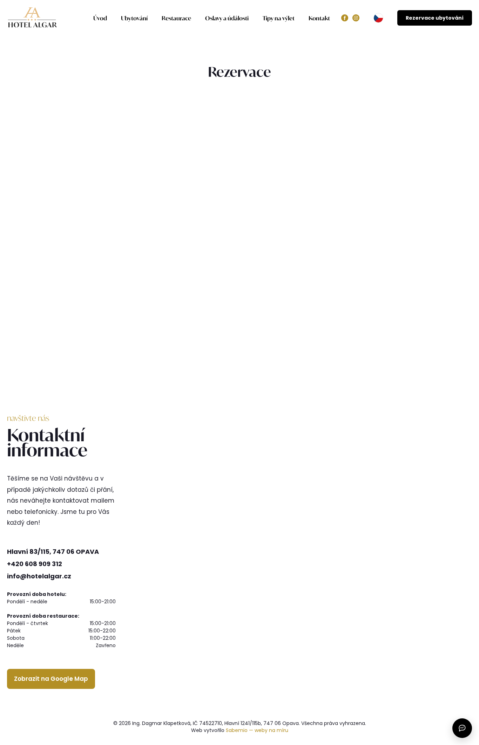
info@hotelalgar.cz (39, 576)
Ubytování (134, 18)
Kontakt (319, 18)
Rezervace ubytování (435, 17)
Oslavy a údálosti (227, 18)
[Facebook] (344, 17)
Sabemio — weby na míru (257, 730)
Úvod (100, 18)
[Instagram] (355, 17)
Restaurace (176, 18)
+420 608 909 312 (34, 563)
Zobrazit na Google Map (51, 678)
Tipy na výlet (279, 18)
